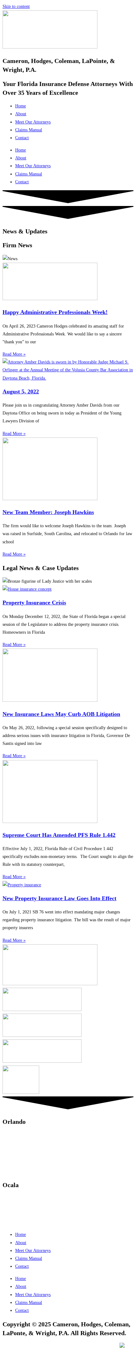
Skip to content (16, 6)
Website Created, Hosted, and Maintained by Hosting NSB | (66, 1346)
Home (20, 106)
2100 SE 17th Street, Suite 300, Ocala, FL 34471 (47, 1222)
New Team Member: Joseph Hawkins (48, 512)
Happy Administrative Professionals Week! (55, 312)
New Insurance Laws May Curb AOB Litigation (61, 714)
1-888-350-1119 (36, 1206)
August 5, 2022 (21, 391)
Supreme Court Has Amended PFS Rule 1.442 (59, 835)
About (20, 113)
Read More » (14, 354)
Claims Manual (28, 130)
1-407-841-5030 (30, 1135)
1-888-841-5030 (36, 1143)
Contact (22, 137)
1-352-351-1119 (29, 1198)
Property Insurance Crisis (34, 602)
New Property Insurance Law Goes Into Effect (59, 898)
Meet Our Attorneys (33, 122)
